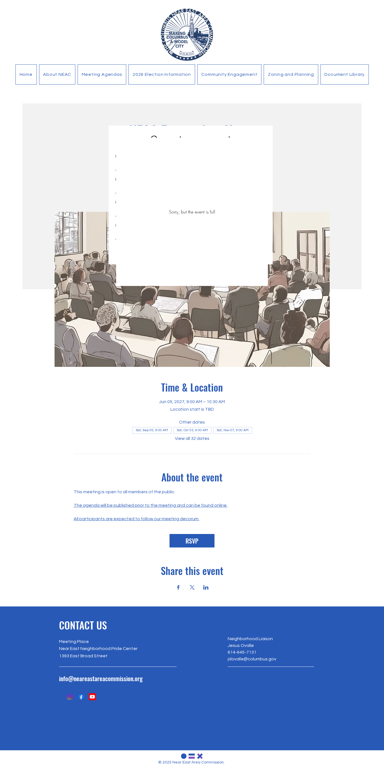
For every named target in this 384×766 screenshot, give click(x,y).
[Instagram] (69, 696)
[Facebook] (81, 696)
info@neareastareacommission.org (101, 678)
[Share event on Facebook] (178, 587)
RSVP (192, 540)
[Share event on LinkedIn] (206, 587)
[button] (57, 74)
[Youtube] (92, 696)
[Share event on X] (192, 587)
